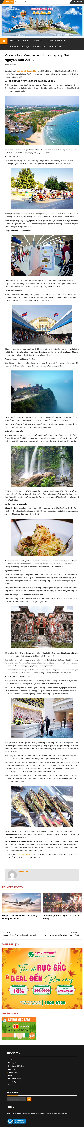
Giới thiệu (14, 41)
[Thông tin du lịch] (3, 41)
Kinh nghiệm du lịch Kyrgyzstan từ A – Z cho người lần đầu (33, 2)
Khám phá (39, 41)
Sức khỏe (11, 1085)
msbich (7, 64)
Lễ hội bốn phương (57, 41)
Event (10, 1075)
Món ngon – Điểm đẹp (19, 47)
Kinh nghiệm (39, 47)
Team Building (13, 1072)
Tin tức (26, 41)
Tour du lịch (55, 47)
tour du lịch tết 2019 (25, 854)
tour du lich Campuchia (26, 71)
